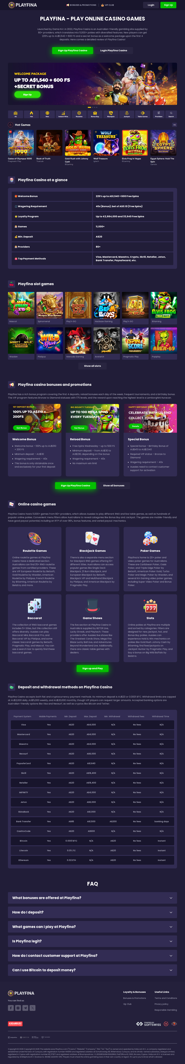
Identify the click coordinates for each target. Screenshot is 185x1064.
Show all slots (92, 366)
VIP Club (109, 5)
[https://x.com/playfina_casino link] (32, 1008)
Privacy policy (161, 1004)
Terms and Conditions (166, 998)
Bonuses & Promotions (83, 5)
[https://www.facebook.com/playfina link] (11, 1008)
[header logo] (23, 5)
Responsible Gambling (166, 1010)
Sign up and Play (92, 668)
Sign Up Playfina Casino (72, 50)
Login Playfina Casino (113, 50)
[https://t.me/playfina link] (25, 1008)
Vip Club (127, 1004)
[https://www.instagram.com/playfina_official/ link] (18, 1008)
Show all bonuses (113, 485)
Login (151, 5)
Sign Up (168, 5)
